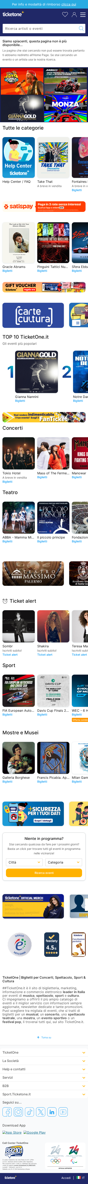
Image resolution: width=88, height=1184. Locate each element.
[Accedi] (74, 15)
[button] (44, 1037)
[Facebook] (7, 1112)
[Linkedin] (51, 1112)
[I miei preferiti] (65, 14)
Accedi (66, 1178)
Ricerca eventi (44, 873)
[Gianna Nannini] (22, 108)
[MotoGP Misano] (65, 81)
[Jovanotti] (22, 81)
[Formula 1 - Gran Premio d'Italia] (65, 108)
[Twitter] (40, 1112)
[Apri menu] (82, 15)
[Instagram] (18, 1112)
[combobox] (40, 28)
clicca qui (68, 4)
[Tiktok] (29, 1112)
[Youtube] (63, 1112)
